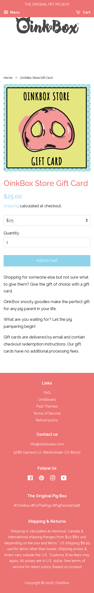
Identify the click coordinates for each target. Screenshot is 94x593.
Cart (86, 12)
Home (8, 78)
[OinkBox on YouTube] (64, 479)
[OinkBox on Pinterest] (41, 479)
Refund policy (47, 420)
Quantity (11, 233)
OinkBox (62, 583)
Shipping (11, 206)
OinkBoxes (47, 399)
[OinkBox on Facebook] (30, 479)
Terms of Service (47, 413)
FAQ (47, 393)
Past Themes (47, 406)
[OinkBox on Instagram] (52, 479)
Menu (14, 12)
